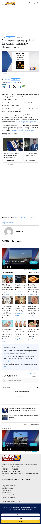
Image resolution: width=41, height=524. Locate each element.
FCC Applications (15, 473)
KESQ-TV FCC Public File (10, 467)
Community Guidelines (30, 464)
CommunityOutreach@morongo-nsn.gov (22, 130)
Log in (31, 373)
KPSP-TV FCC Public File (10, 469)
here (5, 366)
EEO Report (5, 473)
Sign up (36, 373)
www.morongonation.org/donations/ (26, 122)
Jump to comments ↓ (8, 223)
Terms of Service (7, 464)
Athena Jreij (7, 79)
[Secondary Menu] (4, 3)
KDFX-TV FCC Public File (10, 471)
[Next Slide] (37, 150)
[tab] (7, 387)
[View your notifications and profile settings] (37, 387)
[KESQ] (12, 3)
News (16, 217)
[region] (20, 399)
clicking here (8, 361)
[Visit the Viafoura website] (35, 424)
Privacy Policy (17, 464)
